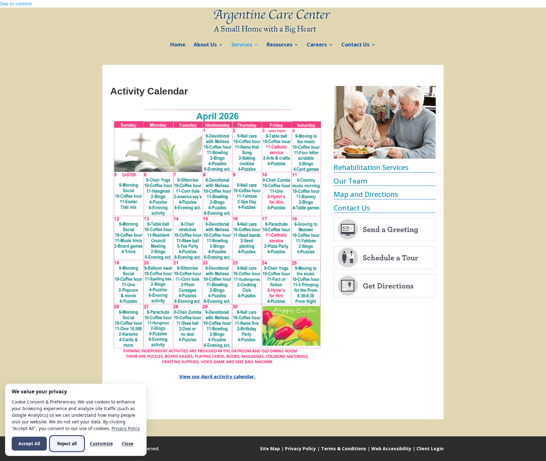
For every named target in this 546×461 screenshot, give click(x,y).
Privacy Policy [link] (300, 449)
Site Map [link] (270, 449)
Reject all (67, 443)
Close (127, 443)
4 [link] (382, 146)
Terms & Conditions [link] (343, 449)
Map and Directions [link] (366, 194)
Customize (101, 443)
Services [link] (241, 45)
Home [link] (177, 45)
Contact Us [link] (355, 45)
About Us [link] (205, 45)
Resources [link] (279, 45)
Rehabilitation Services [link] (371, 167)
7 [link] (398, 146)
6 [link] (393, 146)
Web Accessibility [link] (391, 449)
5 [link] (387, 146)
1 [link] (366, 146)
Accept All (29, 443)
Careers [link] (317, 45)
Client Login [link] (430, 449)
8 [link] (404, 146)
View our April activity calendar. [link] (217, 376)
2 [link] (371, 146)
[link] (273, 20)
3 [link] (377, 146)
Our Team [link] (350, 180)
